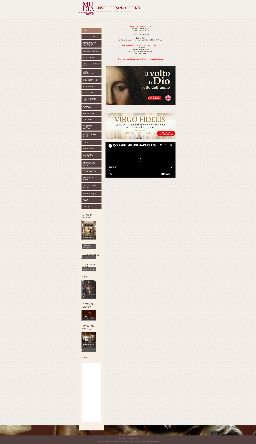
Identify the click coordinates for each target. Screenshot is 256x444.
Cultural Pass (140, 38)
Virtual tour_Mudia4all (88, 73)
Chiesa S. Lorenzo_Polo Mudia (91, 65)
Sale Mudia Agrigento (91, 51)
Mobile (155, 441)
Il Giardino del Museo (90, 80)
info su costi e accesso (141, 34)
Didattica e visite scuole (89, 164)
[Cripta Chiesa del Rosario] (89, 271)
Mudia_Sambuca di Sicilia (89, 100)
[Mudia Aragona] (89, 259)
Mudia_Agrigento (89, 37)
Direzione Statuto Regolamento (89, 44)
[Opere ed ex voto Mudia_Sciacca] (89, 249)
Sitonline (137, 441)
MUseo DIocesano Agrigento (118, 8)
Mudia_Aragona (88, 93)
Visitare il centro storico (89, 135)
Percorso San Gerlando (88, 127)
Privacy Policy (149, 441)
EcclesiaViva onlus (89, 171)
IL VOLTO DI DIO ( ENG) (90, 194)
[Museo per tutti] (89, 351)
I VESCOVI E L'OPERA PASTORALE (89, 186)
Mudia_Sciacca (88, 86)
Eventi (85, 142)
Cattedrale (87, 107)
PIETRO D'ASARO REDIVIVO (88, 178)
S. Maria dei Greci (89, 113)
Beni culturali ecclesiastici (88, 156)
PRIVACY (85, 200)
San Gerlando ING (89, 120)
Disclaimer (142, 441)
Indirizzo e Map (88, 149)
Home (85, 30)
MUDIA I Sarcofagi (89, 58)
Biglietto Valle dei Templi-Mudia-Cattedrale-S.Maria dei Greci (140, 40)
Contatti (86, 206)
